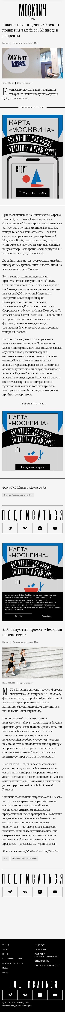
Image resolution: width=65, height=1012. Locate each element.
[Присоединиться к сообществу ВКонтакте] (25, 528)
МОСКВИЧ (32, 11)
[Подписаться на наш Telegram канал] (10, 528)
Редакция (40, 945)
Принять (18, 616)
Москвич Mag (18, 1003)
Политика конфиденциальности (47, 955)
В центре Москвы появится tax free (18, 495)
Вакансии (40, 949)
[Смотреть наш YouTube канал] (55, 528)
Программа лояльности (47, 966)
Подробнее (47, 616)
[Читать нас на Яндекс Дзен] (40, 528)
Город (5, 43)
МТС (5, 858)
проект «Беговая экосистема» (24, 858)
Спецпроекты (42, 961)
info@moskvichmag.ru (20, 1006)
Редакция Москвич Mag (25, 43)
